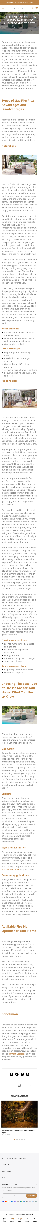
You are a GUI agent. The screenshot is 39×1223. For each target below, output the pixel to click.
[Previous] (4, 1120)
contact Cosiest (16, 1053)
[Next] (35, 1120)
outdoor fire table (10, 869)
